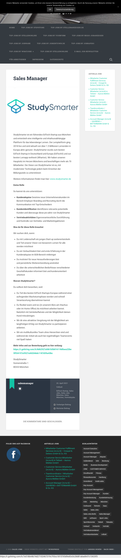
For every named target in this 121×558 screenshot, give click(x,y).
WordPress (53, 549)
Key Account (88, 485)
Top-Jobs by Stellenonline (23, 35)
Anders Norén (95, 549)
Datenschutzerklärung (64, 9)
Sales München (62, 396)
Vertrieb (106, 526)
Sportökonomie (89, 522)
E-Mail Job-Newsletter (86, 51)
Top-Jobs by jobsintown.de (51, 43)
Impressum (38, 59)
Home (12, 27)
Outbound (87, 506)
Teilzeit (100, 522)
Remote (97, 506)
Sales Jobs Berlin (90, 514)
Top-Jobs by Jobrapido (82, 43)
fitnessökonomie (90, 477)
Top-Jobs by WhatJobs (20, 51)
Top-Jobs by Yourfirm (54, 35)
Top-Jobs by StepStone (32, 27)
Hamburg (102, 477)
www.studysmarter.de (60, 179)
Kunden (106, 494)
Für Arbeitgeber (17, 59)
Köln (85, 502)
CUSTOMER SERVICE (98, 469)
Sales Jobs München (63, 394)
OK (50, 9)
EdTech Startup (62, 391)
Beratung (105, 461)
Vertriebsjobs (70, 397)
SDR (85, 518)
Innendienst (88, 481)
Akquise (103, 457)
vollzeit (103, 534)
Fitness (98, 473)
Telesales (109, 522)
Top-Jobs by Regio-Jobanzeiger (87, 35)
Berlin (86, 465)
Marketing (93, 502)
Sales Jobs (95, 510)
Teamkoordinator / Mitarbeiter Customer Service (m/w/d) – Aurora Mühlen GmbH (100, 111)
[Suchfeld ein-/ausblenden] (111, 60)
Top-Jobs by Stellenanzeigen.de (67, 27)
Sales (85, 510)
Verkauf (86, 526)
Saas (105, 506)
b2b (97, 461)
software (93, 518)
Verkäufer (96, 526)
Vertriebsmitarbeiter (91, 534)
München (104, 502)
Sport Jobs (104, 518)
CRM (85, 469)
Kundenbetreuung (105, 498)
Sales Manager (30, 78)
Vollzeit (59, 387)
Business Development (99, 465)
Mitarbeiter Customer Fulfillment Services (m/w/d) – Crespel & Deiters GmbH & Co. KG (99, 81)
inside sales (99, 481)
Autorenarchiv (20, 389)
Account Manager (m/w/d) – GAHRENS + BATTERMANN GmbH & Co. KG (100, 122)
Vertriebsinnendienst (91, 530)
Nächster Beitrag (63, 408)
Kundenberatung (90, 498)
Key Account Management (93, 489)
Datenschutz (56, 59)
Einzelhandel (88, 473)
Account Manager (90, 457)
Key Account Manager (92, 494)
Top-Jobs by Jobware (20, 43)
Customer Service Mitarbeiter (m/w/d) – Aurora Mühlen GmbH (98, 102)
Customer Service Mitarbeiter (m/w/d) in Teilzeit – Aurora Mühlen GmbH (100, 92)
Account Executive (90, 449)
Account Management (92, 453)
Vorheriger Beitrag (63, 405)
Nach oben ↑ (109, 549)
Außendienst (88, 461)
